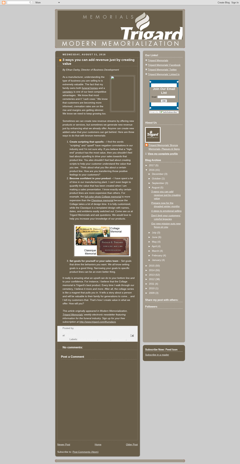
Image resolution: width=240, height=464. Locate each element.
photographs (119, 339)
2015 (152, 265)
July (154, 232)
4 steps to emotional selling (166, 210)
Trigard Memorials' (73, 314)
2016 (152, 169)
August (156, 187)
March (156, 250)
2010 (152, 288)
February (157, 255)
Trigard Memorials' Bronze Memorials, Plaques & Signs (164, 147)
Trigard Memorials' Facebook (164, 65)
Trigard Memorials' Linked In (164, 74)
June (155, 237)
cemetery (68, 91)
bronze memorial (87, 339)
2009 (152, 292)
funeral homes (90, 88)
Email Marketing (160, 116)
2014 (152, 270)
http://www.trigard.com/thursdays (97, 321)
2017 (152, 165)
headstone (104, 339)
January (157, 260)
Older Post (132, 444)
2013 (152, 274)
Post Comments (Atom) (86, 451)
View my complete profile (163, 153)
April (154, 246)
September (158, 183)
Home (98, 444)
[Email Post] (132, 335)
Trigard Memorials (158, 60)
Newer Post (63, 444)
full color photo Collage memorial (103, 196)
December (158, 174)
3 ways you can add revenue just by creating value (166, 195)
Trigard (131, 339)
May (154, 241)
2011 (152, 283)
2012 (152, 279)
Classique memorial (102, 200)
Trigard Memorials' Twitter (162, 69)
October (157, 178)
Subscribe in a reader (157, 354)
